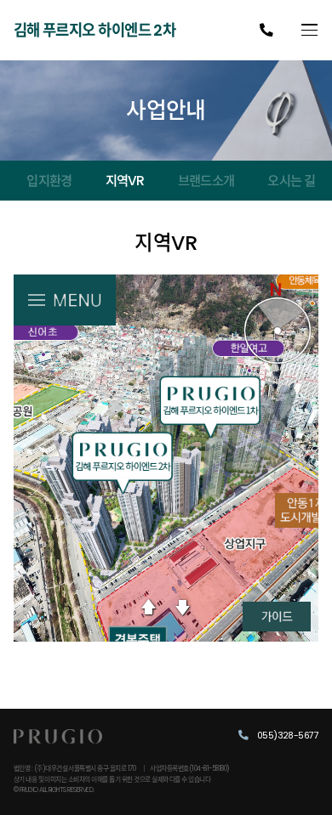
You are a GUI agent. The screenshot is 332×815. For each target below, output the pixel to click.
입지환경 (49, 181)
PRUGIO (58, 746)
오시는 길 (291, 181)
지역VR (125, 181)
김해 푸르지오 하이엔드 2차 (95, 30)
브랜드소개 (206, 181)
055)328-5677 (286, 735)
